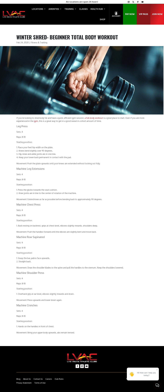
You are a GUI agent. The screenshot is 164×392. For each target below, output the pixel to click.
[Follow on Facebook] (138, 2)
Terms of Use (39, 383)
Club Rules (59, 379)
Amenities (54, 9)
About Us (27, 379)
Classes (83, 9)
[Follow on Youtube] (142, 2)
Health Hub (96, 9)
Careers (48, 379)
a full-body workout (94, 118)
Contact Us (38, 379)
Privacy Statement (24, 383)
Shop (102, 19)
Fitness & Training (39, 42)
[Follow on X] (133, 2)
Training (69, 9)
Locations (37, 9)
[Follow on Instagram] (128, 2)
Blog (18, 379)
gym (36, 121)
